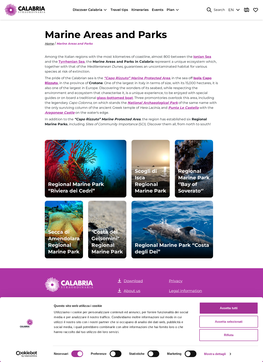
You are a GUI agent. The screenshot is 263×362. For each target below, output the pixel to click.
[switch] (115, 353)
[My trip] (255, 10)
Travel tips (119, 10)
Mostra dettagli (215, 354)
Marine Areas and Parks (74, 43)
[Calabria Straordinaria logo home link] (25, 10)
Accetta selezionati (228, 321)
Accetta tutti (229, 308)
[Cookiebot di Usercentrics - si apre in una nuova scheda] (27, 354)
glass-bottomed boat (115, 98)
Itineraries (140, 10)
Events (157, 10)
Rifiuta (229, 335)
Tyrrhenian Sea (72, 62)
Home (49, 43)
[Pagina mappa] (246, 10)
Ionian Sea (202, 57)
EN (231, 10)
